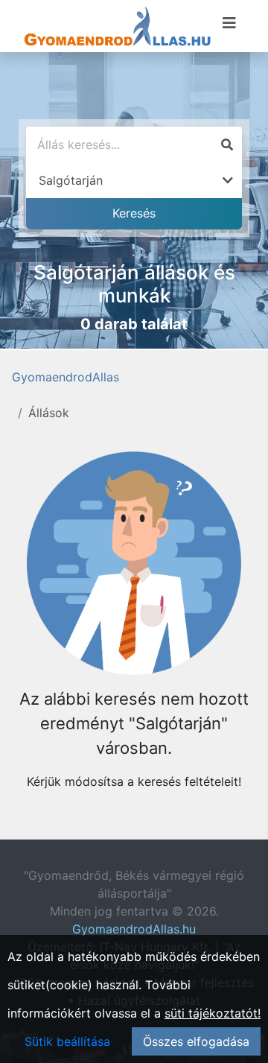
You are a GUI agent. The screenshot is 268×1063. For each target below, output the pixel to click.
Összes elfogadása (196, 1041)
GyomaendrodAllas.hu (134, 928)
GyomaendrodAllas (65, 376)
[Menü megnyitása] (229, 23)
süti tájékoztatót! (213, 1013)
